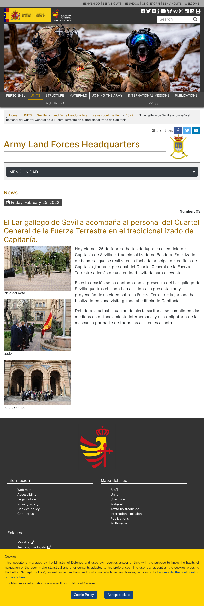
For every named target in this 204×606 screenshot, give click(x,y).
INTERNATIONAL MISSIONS (149, 95)
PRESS (153, 103)
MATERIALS (78, 95)
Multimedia (119, 523)
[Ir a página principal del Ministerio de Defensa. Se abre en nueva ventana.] (27, 14)
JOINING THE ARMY (107, 95)
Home (13, 115)
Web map (24, 490)
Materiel (117, 504)
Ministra (23, 542)
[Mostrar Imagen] (37, 267)
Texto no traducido (125, 509)
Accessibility (26, 494)
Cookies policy (28, 509)
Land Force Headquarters (69, 115)
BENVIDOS (131, 3)
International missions (127, 514)
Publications (120, 518)
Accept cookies (119, 595)
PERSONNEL (15, 95)
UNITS (35, 95)
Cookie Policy (84, 595)
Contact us (25, 514)
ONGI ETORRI (151, 3)
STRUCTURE (55, 95)
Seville (42, 115)
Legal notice (26, 499)
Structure (118, 499)
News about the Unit (106, 115)
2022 (129, 115)
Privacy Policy (27, 504)
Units (114, 494)
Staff (114, 490)
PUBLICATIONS (186, 95)
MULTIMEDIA (55, 103)
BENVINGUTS (112, 3)
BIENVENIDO (91, 3)
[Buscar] (195, 19)
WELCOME (192, 3)
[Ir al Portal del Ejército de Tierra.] (65, 14)
